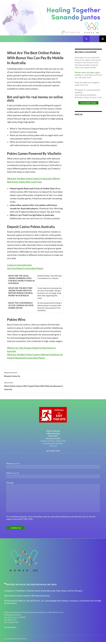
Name (12, 463)
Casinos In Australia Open (19, 265)
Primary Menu (102, 38)
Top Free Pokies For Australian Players (25, 268)
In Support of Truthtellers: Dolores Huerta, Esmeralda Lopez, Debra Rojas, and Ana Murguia (43, 590)
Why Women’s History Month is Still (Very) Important (27, 595)
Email (12, 473)
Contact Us (15, 528)
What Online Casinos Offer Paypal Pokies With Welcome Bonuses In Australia (33, 386)
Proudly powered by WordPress (15, 639)
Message (10, 482)
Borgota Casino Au (12, 374)
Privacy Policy (10, 627)
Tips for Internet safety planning (53, 432)
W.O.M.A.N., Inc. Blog (46, 584)
